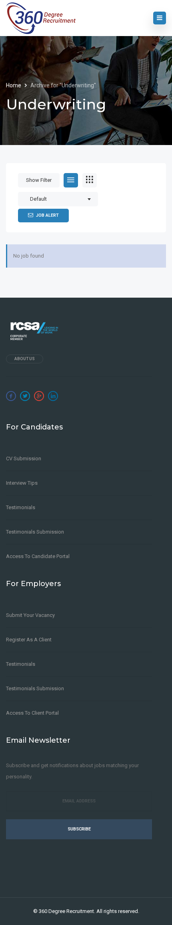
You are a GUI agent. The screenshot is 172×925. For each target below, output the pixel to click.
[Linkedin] (53, 396)
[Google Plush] (39, 396)
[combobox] (58, 199)
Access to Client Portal (32, 713)
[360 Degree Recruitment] (41, 18)
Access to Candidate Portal (38, 556)
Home (14, 85)
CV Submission (23, 458)
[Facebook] (11, 396)
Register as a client (29, 640)
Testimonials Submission (35, 532)
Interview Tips (22, 483)
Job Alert (47, 215)
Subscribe (79, 829)
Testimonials (20, 507)
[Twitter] (25, 396)
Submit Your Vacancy (30, 615)
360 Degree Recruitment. (67, 911)
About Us (24, 359)
